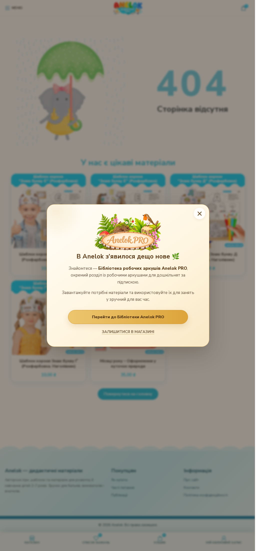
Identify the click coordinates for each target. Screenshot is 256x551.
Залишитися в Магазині (128, 331)
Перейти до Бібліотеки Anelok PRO (128, 317)
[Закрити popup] (199, 213)
